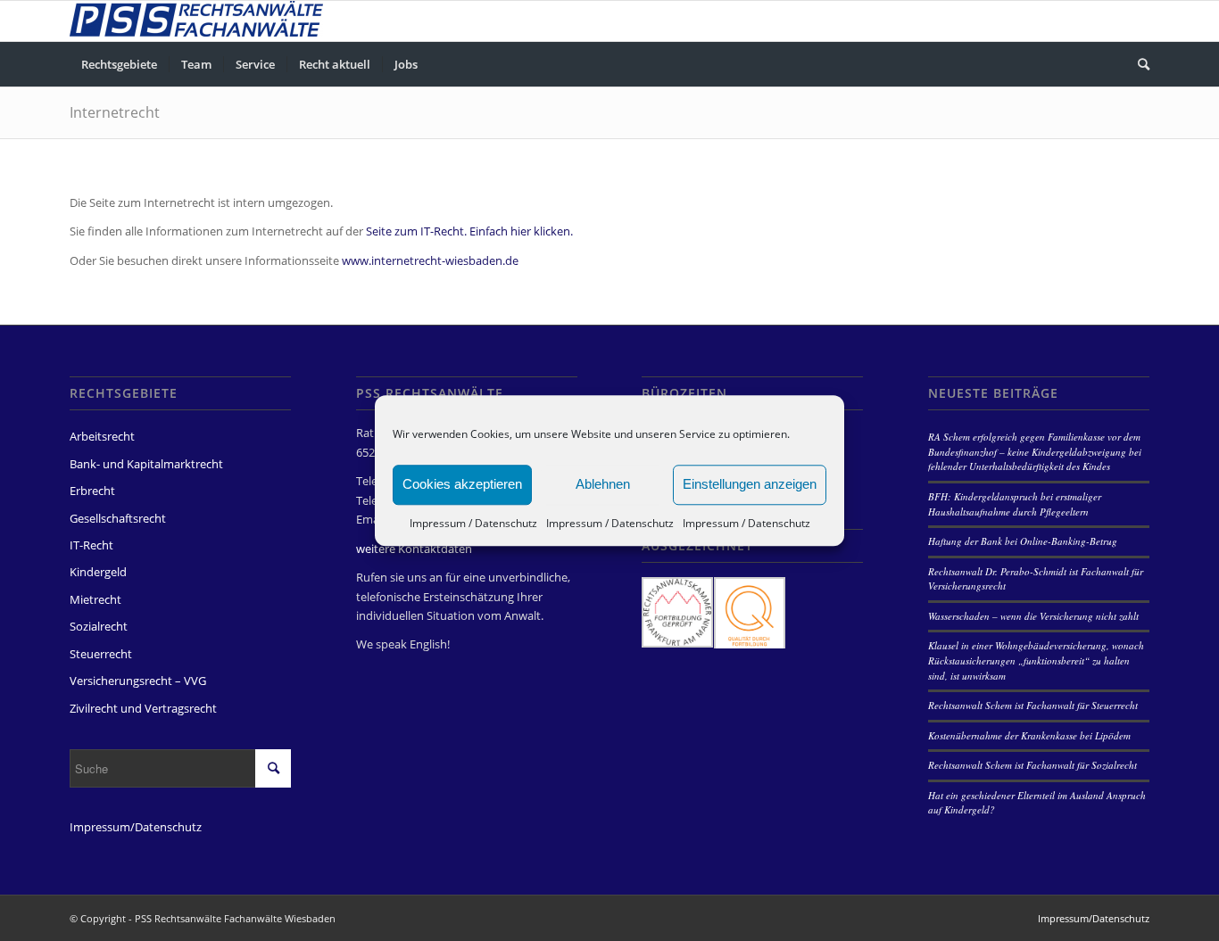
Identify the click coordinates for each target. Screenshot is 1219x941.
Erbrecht (92, 491)
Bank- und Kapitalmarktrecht (146, 464)
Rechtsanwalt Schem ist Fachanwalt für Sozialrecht (1032, 765)
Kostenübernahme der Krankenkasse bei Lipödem (1029, 735)
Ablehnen (603, 483)
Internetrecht (115, 112)
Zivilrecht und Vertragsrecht (143, 708)
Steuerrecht (101, 654)
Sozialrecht (99, 626)
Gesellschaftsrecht (118, 518)
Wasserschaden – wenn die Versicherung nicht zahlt (1033, 616)
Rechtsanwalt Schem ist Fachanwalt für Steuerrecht (1033, 705)
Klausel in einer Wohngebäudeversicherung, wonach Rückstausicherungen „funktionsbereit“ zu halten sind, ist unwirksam (1036, 660)
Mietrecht (95, 599)
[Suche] (1137, 64)
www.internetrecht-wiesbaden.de (430, 260)
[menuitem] (119, 64)
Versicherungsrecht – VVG (138, 681)
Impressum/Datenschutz (136, 827)
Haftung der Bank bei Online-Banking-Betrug (1022, 541)
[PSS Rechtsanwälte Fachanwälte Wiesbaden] (196, 21)
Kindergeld (98, 572)
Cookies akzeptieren (462, 483)
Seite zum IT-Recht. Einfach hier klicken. (469, 231)
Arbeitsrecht (102, 436)
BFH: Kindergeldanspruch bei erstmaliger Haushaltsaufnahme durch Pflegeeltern (1014, 504)
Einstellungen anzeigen (750, 483)
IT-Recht (91, 545)
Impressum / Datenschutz (473, 523)
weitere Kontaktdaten (414, 549)
